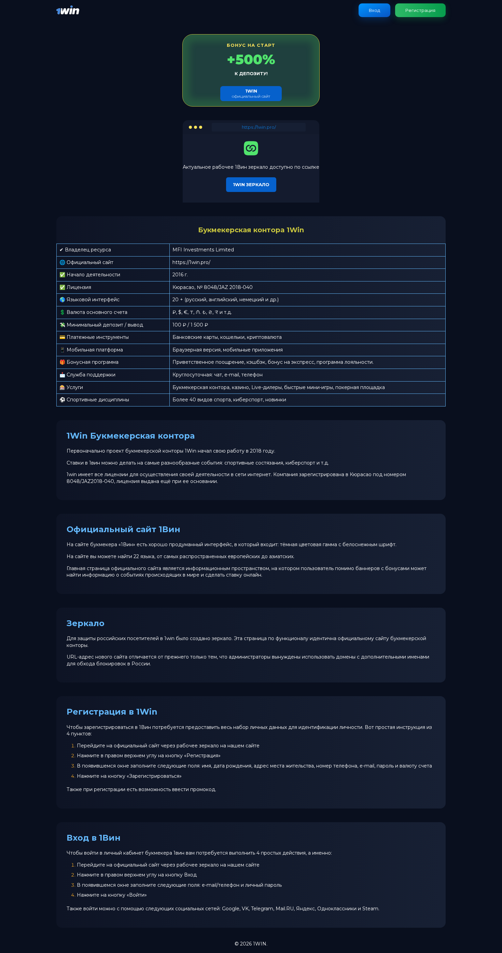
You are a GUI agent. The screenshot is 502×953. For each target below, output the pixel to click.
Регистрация (420, 10)
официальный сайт (251, 93)
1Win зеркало (251, 184)
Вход (374, 10)
